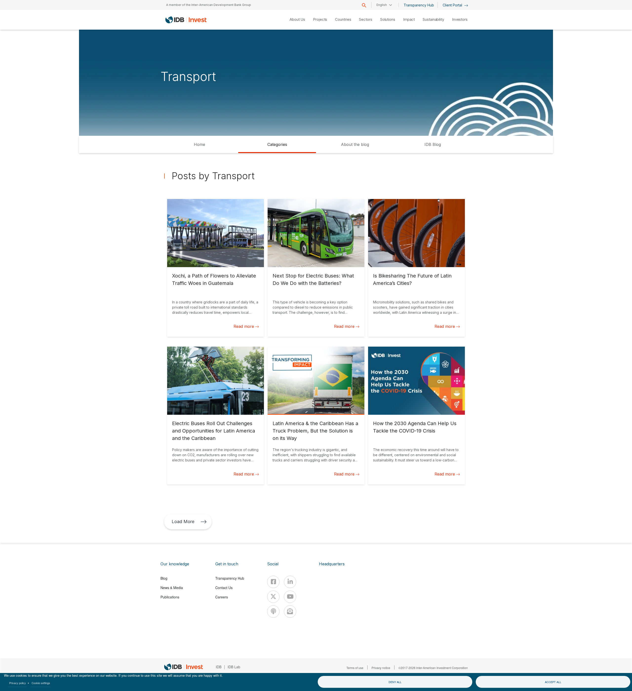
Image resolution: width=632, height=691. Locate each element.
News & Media (171, 587)
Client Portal (453, 5)
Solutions (387, 19)
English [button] (381, 5)
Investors (460, 19)
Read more (244, 326)
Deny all (395, 682)
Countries (343, 19)
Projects (320, 19)
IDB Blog (432, 144)
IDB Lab (234, 666)
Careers (221, 596)
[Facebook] (273, 582)
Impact (409, 19)
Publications (169, 596)
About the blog (355, 144)
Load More (183, 521)
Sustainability (433, 19)
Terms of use (354, 668)
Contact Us (224, 587)
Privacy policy (17, 683)
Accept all (553, 682)
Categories (277, 144)
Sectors (365, 19)
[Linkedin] (290, 582)
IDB (218, 666)
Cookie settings (41, 683)
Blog (163, 578)
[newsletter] (290, 611)
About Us (297, 19)
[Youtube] (290, 597)
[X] (273, 597)
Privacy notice (381, 668)
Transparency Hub (419, 5)
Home (199, 144)
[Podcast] (273, 611)
